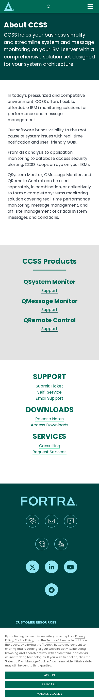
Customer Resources (35, 622)
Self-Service (49, 392)
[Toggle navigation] (90, 6)
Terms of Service (58, 640)
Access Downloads (49, 425)
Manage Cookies (49, 694)
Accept (49, 675)
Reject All (49, 684)
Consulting (49, 446)
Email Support (49, 398)
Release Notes (49, 419)
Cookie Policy (23, 640)
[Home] (9, 6)
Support (49, 290)
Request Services (49, 452)
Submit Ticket (49, 386)
